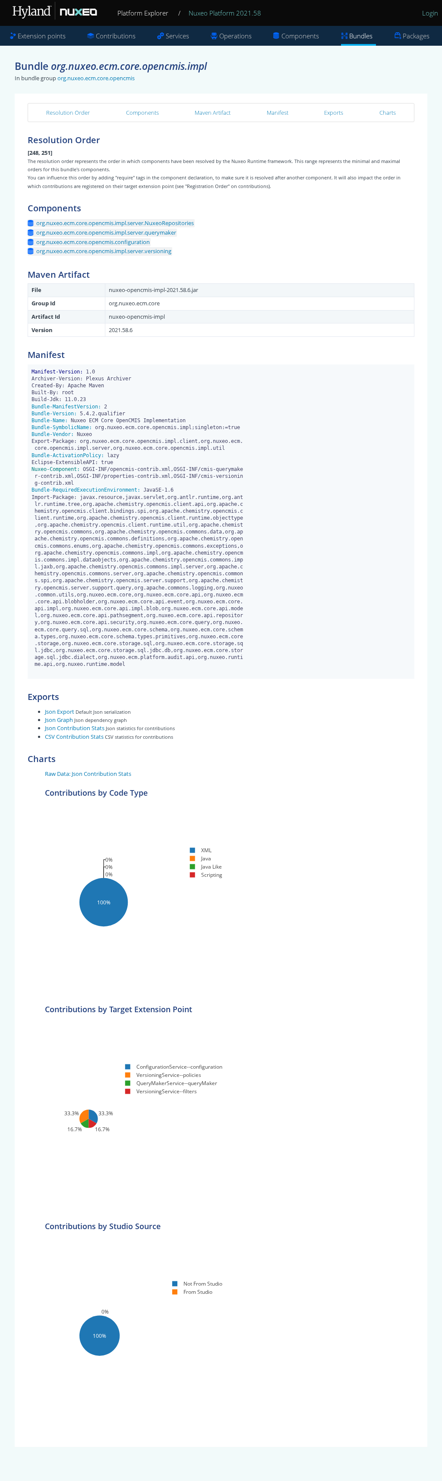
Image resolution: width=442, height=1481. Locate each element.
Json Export (59, 711)
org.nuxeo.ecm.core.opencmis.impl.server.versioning (103, 251)
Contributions (116, 35)
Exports (333, 112)
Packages (416, 35)
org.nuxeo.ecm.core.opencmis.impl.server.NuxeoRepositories (115, 223)
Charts (387, 112)
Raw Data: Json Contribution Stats (88, 774)
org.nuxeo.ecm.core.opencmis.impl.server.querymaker (106, 232)
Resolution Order (68, 112)
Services (177, 35)
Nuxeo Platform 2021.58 (225, 13)
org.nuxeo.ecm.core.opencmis (96, 78)
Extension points (42, 35)
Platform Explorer (142, 13)
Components (300, 35)
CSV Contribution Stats (74, 736)
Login (430, 13)
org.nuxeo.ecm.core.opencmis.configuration (93, 242)
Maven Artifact (212, 112)
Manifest (277, 112)
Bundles (361, 35)
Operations (235, 35)
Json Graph (59, 720)
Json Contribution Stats (74, 728)
